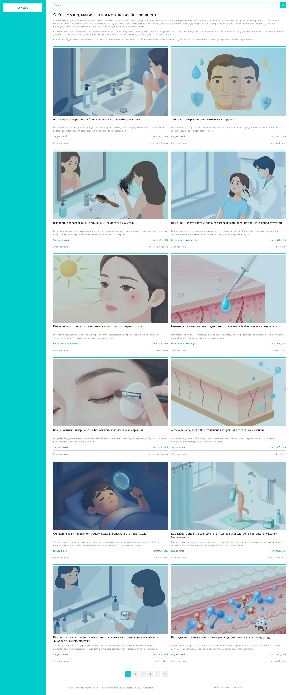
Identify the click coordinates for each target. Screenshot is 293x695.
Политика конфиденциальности (116, 687)
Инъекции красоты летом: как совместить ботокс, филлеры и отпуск (97, 326)
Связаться (148, 687)
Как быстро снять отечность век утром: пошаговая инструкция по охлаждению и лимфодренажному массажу (105, 638)
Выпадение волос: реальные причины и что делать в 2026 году (93, 222)
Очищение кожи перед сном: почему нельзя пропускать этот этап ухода (99, 533)
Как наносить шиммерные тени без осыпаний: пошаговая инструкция (98, 430)
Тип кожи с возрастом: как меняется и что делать (203, 119)
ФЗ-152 (138, 687)
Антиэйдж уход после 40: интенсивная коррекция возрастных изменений (218, 430)
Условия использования (86, 687)
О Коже (23, 8)
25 (165, 674)
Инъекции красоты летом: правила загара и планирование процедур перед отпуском (226, 222)
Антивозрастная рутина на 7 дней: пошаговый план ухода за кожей (96, 119)
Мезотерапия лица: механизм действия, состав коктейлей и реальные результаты (224, 326)
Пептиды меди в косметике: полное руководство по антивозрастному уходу (220, 637)
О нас (70, 687)
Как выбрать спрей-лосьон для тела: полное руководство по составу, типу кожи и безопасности (224, 535)
